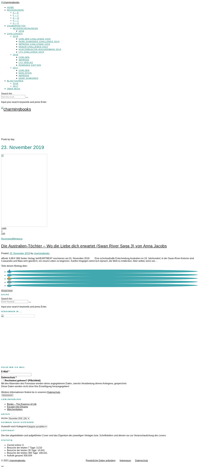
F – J (16, 15)
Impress (24, 60)
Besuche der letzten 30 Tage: (22, 450)
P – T (16, 20)
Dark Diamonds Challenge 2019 (39, 41)
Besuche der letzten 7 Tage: (21, 447)
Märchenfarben (15, 409)
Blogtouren (15, 81)
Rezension (6, 239)
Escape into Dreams (17, 407)
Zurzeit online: (14, 445)
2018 (21, 31)
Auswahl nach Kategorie (14, 426)
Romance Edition (30, 65)
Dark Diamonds (28, 78)
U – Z (16, 23)
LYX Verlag (26, 62)
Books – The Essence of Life (22, 404)
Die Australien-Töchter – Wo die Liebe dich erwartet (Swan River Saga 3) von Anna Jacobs (84, 246)
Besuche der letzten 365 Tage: (23, 453)
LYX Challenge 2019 (31, 52)
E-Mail (5, 371)
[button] (9, 271)
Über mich (13, 89)
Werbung (17, 239)
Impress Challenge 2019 (34, 44)
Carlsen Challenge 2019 (35, 39)
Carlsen (24, 57)
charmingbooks (42, 253)
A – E (16, 13)
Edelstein (25, 73)
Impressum (125, 460)
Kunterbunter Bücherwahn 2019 (40, 49)
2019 (15, 36)
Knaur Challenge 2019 (33, 47)
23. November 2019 (20, 253)
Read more (7, 290)
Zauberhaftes (16, 26)
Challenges (15, 33)
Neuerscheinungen (25, 28)
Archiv (4, 418)
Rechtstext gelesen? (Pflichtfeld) (22, 380)
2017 (15, 68)
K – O (16, 18)
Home (10, 7)
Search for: (6, 93)
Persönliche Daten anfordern (101, 460)
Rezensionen (15, 10)
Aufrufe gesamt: (15, 455)
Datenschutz (9, 377)
